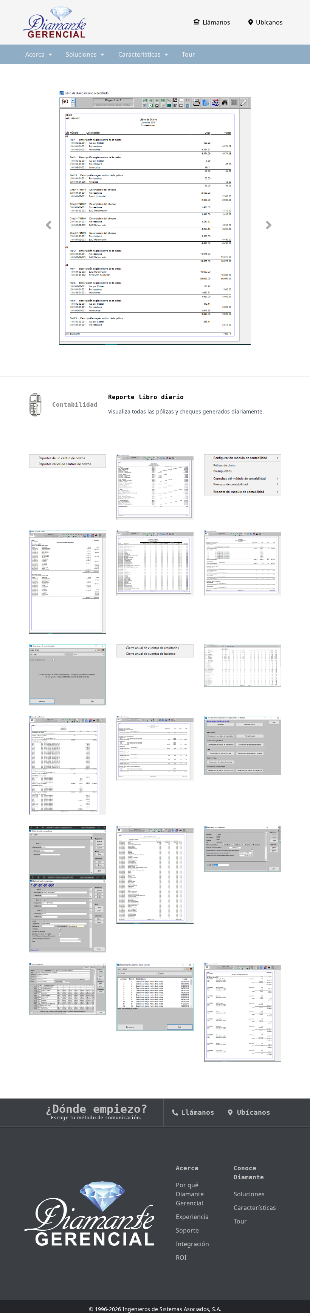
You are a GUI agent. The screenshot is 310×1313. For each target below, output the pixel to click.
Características (255, 1207)
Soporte (187, 1230)
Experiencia (192, 1217)
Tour (188, 54)
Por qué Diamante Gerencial (190, 1194)
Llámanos (216, 22)
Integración (192, 1244)
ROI (181, 1257)
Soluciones (249, 1194)
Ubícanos (269, 22)
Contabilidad (75, 404)
